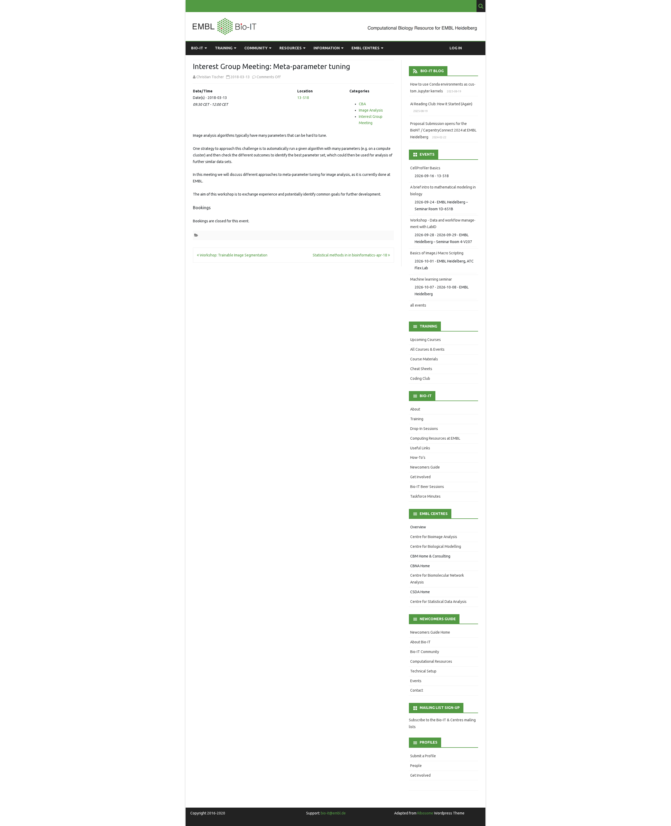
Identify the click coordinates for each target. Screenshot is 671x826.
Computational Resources (431, 661)
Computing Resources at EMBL (435, 438)
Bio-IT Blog (432, 71)
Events (415, 681)
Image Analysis (371, 110)
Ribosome (425, 813)
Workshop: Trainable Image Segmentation (233, 255)
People (416, 766)
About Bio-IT (420, 642)
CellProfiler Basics (425, 168)
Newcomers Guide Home (430, 632)
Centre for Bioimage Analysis (433, 537)
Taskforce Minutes (425, 496)
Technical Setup (423, 671)
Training (223, 48)
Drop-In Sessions (424, 429)
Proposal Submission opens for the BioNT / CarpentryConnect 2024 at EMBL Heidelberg (443, 130)
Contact (416, 690)
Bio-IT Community (424, 652)
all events (418, 305)
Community (256, 48)
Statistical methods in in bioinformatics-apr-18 (350, 255)
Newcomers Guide (425, 467)
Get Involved (420, 477)
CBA (362, 104)
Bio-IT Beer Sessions (427, 487)
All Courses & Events (427, 349)
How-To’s (417, 457)
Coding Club (420, 378)
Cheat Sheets (421, 369)
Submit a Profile (423, 756)
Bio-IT (197, 48)
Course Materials (424, 359)
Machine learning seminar (431, 279)
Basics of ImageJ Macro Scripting (436, 253)
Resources (290, 48)
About (415, 409)
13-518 (303, 98)
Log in (456, 48)
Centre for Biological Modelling (435, 546)
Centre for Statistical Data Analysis (438, 601)
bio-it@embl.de (333, 813)
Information (326, 48)
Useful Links (420, 448)
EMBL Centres (365, 48)
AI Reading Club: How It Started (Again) (441, 104)
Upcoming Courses (425, 340)
